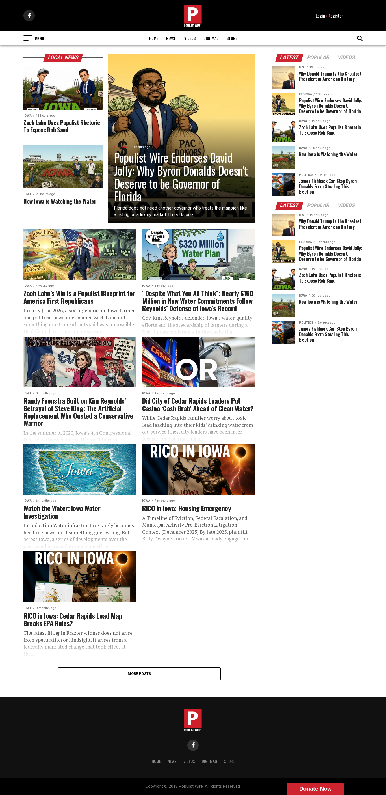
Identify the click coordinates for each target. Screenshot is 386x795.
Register (335, 15)
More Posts (139, 673)
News (170, 38)
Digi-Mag (211, 38)
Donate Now (315, 789)
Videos (190, 38)
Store (232, 38)
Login (320, 15)
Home (153, 38)
